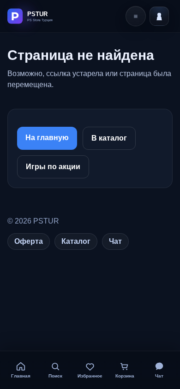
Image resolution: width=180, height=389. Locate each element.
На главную (47, 137)
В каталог (109, 138)
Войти (159, 16)
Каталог (75, 241)
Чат (115, 241)
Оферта (28, 241)
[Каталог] (136, 16)
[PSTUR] (40, 16)
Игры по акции (53, 167)
